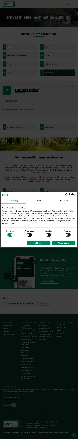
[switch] (29, 234)
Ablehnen (38, 243)
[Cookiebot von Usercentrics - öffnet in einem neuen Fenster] (67, 194)
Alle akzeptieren (63, 243)
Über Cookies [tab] (64, 201)
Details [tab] (39, 201)
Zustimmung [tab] (13, 201)
